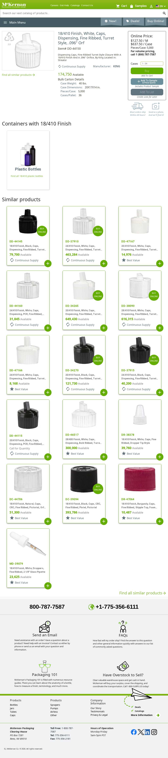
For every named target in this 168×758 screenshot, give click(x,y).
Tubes (13, 711)
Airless (54, 711)
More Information (142, 715)
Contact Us (87, 5)
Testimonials (98, 711)
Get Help (64, 5)
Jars (12, 708)
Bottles (14, 704)
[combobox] (81, 13)
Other (53, 715)
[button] (161, 6)
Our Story (96, 708)
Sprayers (55, 704)
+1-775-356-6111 (117, 606)
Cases (134, 63)
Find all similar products (18, 75)
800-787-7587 (47, 606)
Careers (54, 5)
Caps (12, 715)
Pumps (54, 708)
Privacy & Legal (99, 714)
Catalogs (75, 5)
